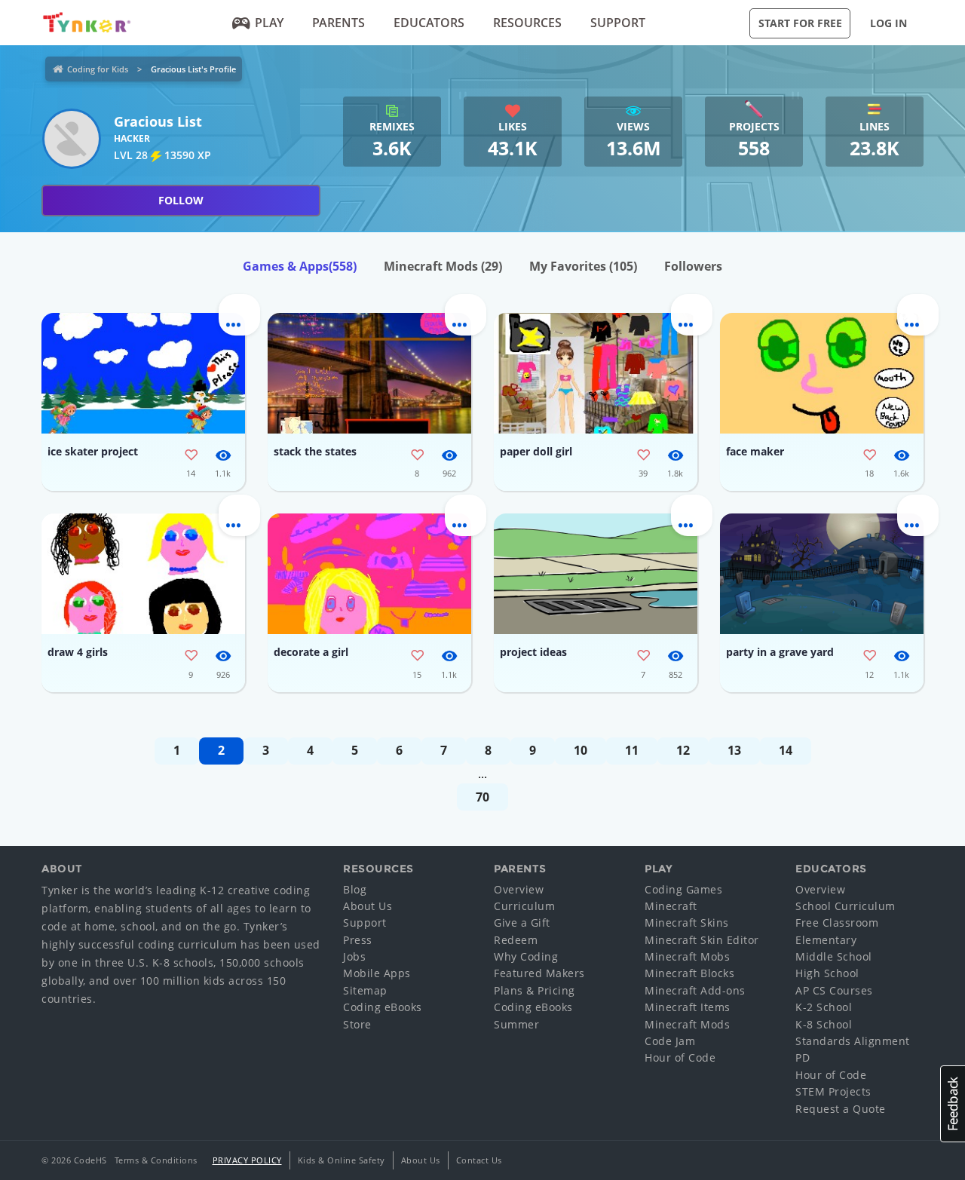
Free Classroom (836, 922)
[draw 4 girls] (143, 573)
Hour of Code (680, 1057)
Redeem (516, 940)
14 (785, 750)
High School (827, 973)
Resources (527, 22)
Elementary (825, 940)
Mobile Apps (377, 973)
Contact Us (479, 1160)
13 (734, 750)
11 (632, 750)
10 (580, 750)
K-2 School (823, 1007)
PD (802, 1057)
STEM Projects (833, 1091)
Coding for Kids (97, 69)
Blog (354, 889)
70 (482, 797)
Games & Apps (300, 266)
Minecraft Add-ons (695, 990)
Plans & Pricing (534, 990)
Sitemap (365, 990)
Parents (338, 22)
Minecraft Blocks (689, 973)
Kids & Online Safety (341, 1160)
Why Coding (526, 956)
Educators (429, 22)
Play (269, 22)
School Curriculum (845, 906)
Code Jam (670, 1041)
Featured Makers (539, 973)
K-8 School (823, 1024)
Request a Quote (840, 1109)
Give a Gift (522, 922)
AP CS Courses (834, 990)
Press (357, 940)
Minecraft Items (688, 1007)
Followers (693, 266)
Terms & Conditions (156, 1160)
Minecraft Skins (687, 922)
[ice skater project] (143, 373)
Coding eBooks (382, 1007)
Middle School (833, 956)
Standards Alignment (852, 1041)
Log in (888, 23)
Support (617, 22)
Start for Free (800, 23)
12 (683, 750)
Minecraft (671, 906)
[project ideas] (595, 573)
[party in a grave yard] (822, 573)
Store (357, 1024)
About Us (367, 906)
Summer (516, 1024)
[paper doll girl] (595, 373)
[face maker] (822, 373)
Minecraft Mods (443, 266)
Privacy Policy (247, 1160)
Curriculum (524, 906)
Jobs (354, 956)
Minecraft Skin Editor (702, 940)
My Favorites (583, 266)
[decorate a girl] (369, 573)
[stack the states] (369, 373)
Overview (519, 889)
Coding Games (683, 889)
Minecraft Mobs (687, 956)
